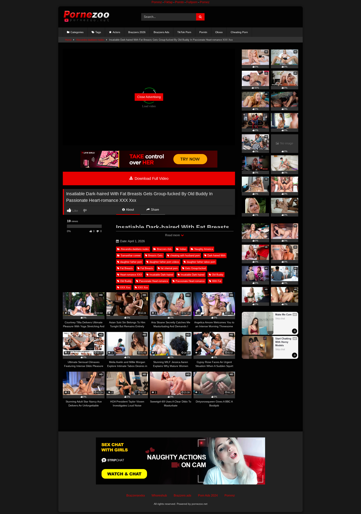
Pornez (204, 2)
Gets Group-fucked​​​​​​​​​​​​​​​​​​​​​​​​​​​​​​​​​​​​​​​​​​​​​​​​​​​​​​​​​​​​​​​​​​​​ (195, 268)
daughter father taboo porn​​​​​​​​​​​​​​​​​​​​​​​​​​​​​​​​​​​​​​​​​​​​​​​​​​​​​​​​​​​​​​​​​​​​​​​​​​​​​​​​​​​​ (201, 261)
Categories (77, 32)
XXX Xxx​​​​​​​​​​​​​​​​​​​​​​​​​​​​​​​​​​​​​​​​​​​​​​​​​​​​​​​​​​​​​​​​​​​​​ (125, 287)
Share (154, 209)
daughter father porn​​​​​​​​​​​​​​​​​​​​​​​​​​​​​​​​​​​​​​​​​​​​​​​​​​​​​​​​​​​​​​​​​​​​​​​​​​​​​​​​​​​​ (131, 261)
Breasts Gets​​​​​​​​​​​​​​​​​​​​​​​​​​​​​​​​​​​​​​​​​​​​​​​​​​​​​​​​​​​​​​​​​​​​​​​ (155, 255)
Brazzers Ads (161, 32)
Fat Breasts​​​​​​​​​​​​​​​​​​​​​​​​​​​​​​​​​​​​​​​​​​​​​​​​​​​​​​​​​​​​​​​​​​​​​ (126, 268)
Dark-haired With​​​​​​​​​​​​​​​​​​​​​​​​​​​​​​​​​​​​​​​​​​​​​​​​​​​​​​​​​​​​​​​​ (216, 255)
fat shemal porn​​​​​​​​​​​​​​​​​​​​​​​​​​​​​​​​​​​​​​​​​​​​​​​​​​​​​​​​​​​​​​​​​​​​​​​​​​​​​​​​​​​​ (169, 268)
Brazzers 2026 (137, 32)
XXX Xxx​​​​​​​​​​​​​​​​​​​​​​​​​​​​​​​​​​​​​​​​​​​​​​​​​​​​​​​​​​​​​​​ (143, 287)
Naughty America (203, 249)
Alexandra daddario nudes (90, 39)
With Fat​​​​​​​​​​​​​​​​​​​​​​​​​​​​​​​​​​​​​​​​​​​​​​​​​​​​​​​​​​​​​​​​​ (216, 281)
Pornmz (157, 2)
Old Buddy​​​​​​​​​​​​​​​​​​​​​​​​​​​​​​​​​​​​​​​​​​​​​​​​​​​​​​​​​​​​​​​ (126, 281)
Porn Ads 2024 (208, 495)
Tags (98, 32)
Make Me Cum (283, 314)
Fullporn (191, 2)
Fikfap (168, 2)
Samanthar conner (131, 255)
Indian (183, 249)
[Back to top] (349, 502)
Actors (116, 32)
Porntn (179, 2)
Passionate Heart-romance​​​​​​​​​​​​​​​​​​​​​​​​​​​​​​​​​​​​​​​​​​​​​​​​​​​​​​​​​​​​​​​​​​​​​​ (153, 281)
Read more (172, 235)
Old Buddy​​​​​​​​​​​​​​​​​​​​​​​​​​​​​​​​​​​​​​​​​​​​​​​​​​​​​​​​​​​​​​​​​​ (217, 274)
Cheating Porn (239, 32)
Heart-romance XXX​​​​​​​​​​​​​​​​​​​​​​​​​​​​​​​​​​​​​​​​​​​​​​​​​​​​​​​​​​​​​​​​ (131, 274)
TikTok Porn (184, 32)
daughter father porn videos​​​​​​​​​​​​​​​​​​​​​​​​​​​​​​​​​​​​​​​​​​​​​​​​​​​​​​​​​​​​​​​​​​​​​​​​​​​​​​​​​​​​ (164, 261)
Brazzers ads (182, 495)
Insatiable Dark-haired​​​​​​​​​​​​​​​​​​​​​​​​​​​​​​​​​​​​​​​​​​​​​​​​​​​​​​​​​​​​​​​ (192, 274)
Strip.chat (280, 318)
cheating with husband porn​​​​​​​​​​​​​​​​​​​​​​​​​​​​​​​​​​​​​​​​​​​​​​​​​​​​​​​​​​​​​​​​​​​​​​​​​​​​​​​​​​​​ (185, 255)
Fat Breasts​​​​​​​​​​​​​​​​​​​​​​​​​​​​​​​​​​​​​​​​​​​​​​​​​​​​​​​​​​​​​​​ (146, 268)
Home (68, 39)
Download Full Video (150, 178)
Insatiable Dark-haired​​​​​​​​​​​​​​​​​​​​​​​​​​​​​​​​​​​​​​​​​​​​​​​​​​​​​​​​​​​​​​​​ (161, 274)
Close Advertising (149, 97)
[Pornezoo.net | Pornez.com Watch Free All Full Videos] (86, 17)
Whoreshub (159, 495)
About (129, 209)
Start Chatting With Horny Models (283, 342)
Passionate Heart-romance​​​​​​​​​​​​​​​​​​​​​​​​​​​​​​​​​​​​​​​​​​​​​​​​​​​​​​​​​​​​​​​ (190, 281)
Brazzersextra (135, 495)
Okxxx (219, 32)
